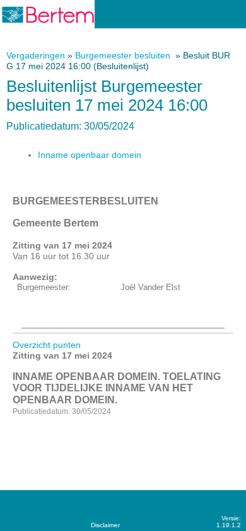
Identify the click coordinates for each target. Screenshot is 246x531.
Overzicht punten (47, 345)
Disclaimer (105, 525)
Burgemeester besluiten (124, 55)
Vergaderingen (35, 55)
